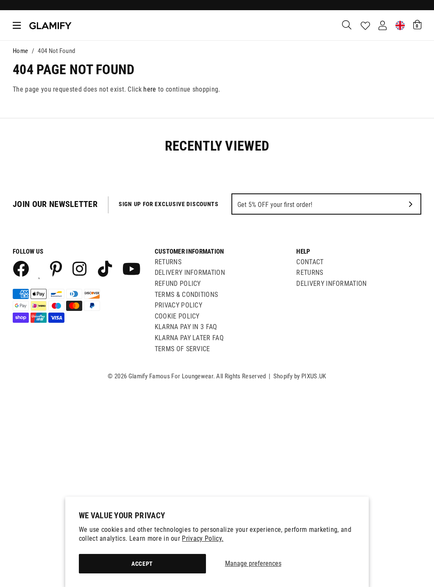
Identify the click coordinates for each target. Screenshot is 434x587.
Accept (142, 563)
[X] (39, 268)
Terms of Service (182, 349)
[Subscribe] (410, 204)
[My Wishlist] (365, 26)
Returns (168, 262)
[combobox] (347, 25)
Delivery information (331, 284)
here (149, 89)
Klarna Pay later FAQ (189, 338)
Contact (309, 262)
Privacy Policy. (202, 538)
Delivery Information (190, 272)
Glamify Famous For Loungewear (50, 25)
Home (20, 51)
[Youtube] (130, 268)
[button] (417, 24)
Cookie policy (177, 316)
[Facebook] (20, 268)
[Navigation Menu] (17, 25)
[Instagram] (80, 268)
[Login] (382, 25)
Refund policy (178, 284)
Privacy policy (178, 305)
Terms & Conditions (186, 295)
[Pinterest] (56, 268)
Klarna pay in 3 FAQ (186, 327)
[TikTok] (105, 268)
